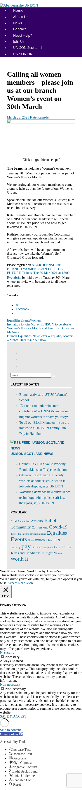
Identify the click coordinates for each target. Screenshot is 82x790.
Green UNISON (36, 540)
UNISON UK (22, 54)
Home (18, 10)
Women (35, 320)
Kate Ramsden (40, 117)
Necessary (12, 657)
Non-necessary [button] (10, 684)
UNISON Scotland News (31, 454)
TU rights (47, 553)
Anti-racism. (24, 521)
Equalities (14, 320)
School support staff (47, 547)
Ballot (50, 520)
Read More (26, 583)
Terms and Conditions (25, 553)
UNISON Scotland (27, 47)
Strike (67, 547)
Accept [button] (12, 583)
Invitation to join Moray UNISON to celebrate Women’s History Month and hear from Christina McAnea (41, 328)
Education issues (38, 534)
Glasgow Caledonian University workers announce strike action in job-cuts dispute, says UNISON (42, 480)
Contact (19, 29)
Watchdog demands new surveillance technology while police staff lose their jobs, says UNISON (44, 497)
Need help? (22, 35)
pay (26, 546)
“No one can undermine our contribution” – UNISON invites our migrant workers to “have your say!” (44, 411)
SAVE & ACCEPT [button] (13, 716)
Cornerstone (40, 527)
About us (20, 16)
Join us (18, 41)
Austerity (37, 521)
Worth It (19, 559)
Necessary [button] (7, 652)
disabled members (19, 533)
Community (20, 527)
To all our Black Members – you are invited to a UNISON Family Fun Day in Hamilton (44, 428)
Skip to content (10, 730)
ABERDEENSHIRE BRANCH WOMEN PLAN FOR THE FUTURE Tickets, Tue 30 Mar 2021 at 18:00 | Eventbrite (39, 271)
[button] (11, 734)
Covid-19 (58, 527)
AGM (13, 521)
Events (25, 320)
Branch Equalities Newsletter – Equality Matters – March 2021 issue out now (40, 338)
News (17, 23)
